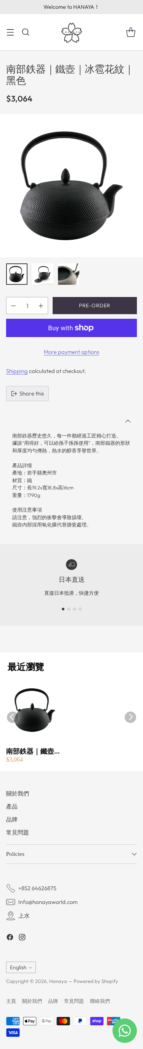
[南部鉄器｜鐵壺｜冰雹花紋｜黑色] (71, 185)
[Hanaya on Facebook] (9, 938)
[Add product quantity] (41, 305)
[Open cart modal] (130, 32)
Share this (31, 393)
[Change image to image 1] (16, 274)
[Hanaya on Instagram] (22, 938)
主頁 (11, 1001)
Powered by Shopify (96, 981)
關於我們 (17, 793)
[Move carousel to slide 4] (80, 609)
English (18, 967)
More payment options (71, 351)
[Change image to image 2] (42, 274)
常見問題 (17, 832)
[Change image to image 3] (68, 274)
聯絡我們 (100, 1001)
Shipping (17, 370)
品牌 (12, 819)
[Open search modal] (25, 32)
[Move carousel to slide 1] (63, 609)
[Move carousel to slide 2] (68, 609)
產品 (12, 806)
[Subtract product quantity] (13, 305)
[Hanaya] (71, 32)
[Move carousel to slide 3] (74, 609)
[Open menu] (10, 32)
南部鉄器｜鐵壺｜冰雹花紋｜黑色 (33, 751)
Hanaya (58, 981)
